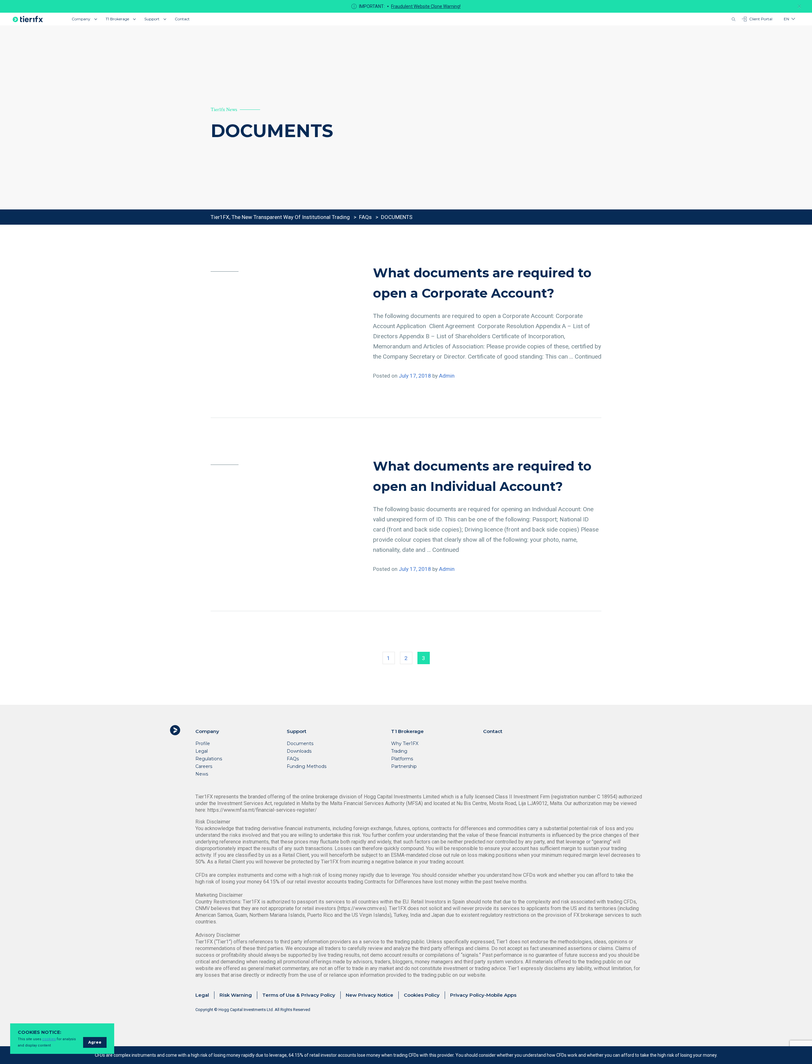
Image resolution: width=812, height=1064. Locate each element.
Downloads (299, 751)
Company (81, 19)
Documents (300, 743)
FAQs (293, 759)
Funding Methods (306, 766)
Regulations (208, 759)
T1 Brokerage (117, 19)
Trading (399, 751)
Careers (203, 766)
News (201, 774)
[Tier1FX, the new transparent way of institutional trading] (28, 19)
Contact (182, 19)
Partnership (404, 766)
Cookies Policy (422, 995)
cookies (49, 1039)
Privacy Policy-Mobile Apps (483, 995)
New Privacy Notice (369, 995)
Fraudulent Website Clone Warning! (426, 6)
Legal (201, 751)
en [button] (786, 19)
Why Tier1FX (404, 743)
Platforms (402, 759)
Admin (447, 376)
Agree (95, 1042)
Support (152, 19)
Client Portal (760, 19)
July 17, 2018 (415, 376)
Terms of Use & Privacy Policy (298, 995)
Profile (202, 743)
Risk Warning (235, 995)
